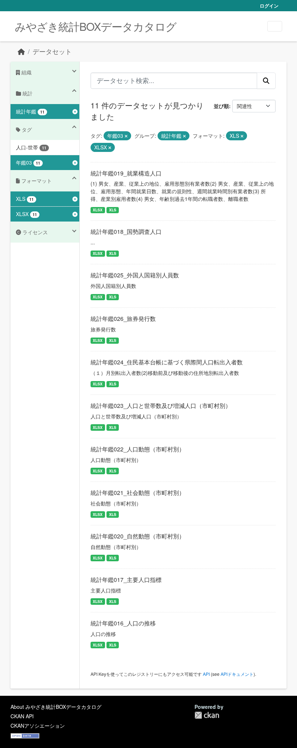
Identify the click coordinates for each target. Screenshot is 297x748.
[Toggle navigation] (274, 26)
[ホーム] (21, 51)
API (206, 674)
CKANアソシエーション (38, 725)
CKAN (206, 715)
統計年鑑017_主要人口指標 (126, 579)
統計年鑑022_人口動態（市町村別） (138, 449)
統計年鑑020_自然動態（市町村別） (138, 536)
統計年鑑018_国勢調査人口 (126, 231)
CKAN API (22, 716)
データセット (52, 51)
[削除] (126, 136)
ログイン (269, 5)
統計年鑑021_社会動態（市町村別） (138, 492)
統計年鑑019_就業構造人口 (126, 173)
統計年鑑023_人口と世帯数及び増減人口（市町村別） (161, 405)
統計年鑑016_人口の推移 (123, 623)
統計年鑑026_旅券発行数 (123, 318)
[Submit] (266, 80)
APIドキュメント (237, 674)
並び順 (221, 105)
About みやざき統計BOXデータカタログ (56, 706)
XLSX (98, 209)
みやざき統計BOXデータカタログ (95, 26)
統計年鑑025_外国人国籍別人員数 (135, 275)
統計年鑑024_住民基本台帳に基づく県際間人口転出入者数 (167, 362)
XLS (112, 209)
